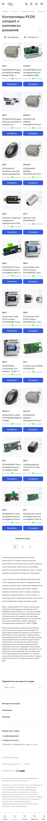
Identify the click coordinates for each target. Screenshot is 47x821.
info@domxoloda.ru (10, 740)
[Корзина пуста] (41, 4)
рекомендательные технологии (15, 781)
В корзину (12, 84)
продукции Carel (19, 557)
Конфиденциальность (11, 764)
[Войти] (36, 4)
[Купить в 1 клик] (19, 53)
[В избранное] (19, 45)
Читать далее (21, 806)
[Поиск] (31, 4)
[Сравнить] (19, 49)
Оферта (27, 764)
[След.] (30, 547)
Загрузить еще (22, 538)
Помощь (6, 717)
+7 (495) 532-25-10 (10, 736)
